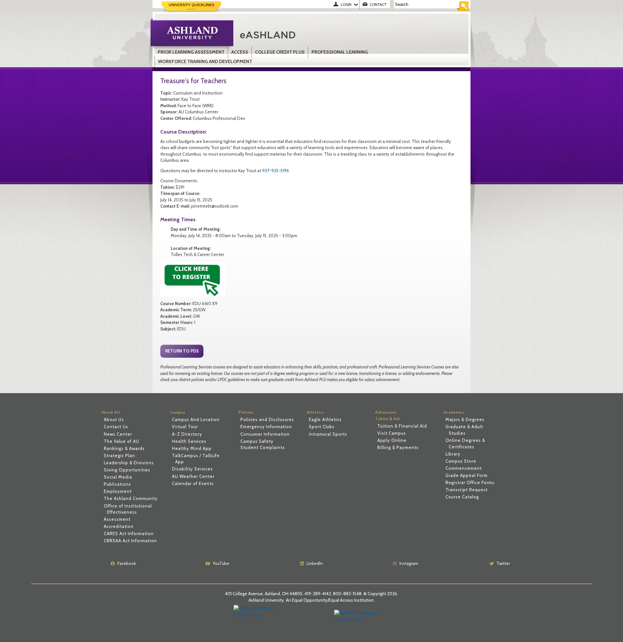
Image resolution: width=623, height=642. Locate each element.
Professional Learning (340, 52)
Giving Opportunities (127, 469)
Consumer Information (265, 434)
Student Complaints (262, 447)
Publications (117, 484)
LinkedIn (315, 563)
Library (453, 453)
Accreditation (119, 526)
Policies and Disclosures (267, 419)
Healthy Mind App (192, 448)
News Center (118, 434)
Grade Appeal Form (467, 475)
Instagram (408, 563)
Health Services (189, 441)
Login (346, 4)
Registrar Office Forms (470, 482)
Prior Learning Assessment (191, 52)
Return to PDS (182, 350)
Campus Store (461, 461)
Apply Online (392, 440)
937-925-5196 (275, 170)
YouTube (221, 563)
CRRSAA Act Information (130, 540)
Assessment (117, 519)
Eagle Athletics (325, 419)
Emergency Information (266, 426)
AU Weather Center (193, 476)
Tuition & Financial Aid (402, 426)
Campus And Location (196, 419)
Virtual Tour (185, 426)
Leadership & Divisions (129, 462)
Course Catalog (462, 496)
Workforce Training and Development (205, 61)
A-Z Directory (187, 434)
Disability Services (192, 468)
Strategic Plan (119, 455)
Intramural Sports (328, 434)
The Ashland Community (131, 498)
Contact (378, 4)
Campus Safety (257, 441)
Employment (118, 491)
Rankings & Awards (124, 448)
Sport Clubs (322, 426)
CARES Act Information (129, 533)
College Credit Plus (280, 52)
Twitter (503, 563)
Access (239, 52)
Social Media (118, 477)
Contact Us (116, 426)
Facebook (126, 563)
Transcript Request (467, 489)
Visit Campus (391, 433)
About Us (114, 419)
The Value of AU (121, 441)
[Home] (313, 34)
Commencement (464, 468)
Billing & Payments (398, 447)
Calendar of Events (193, 483)
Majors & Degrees (465, 419)
